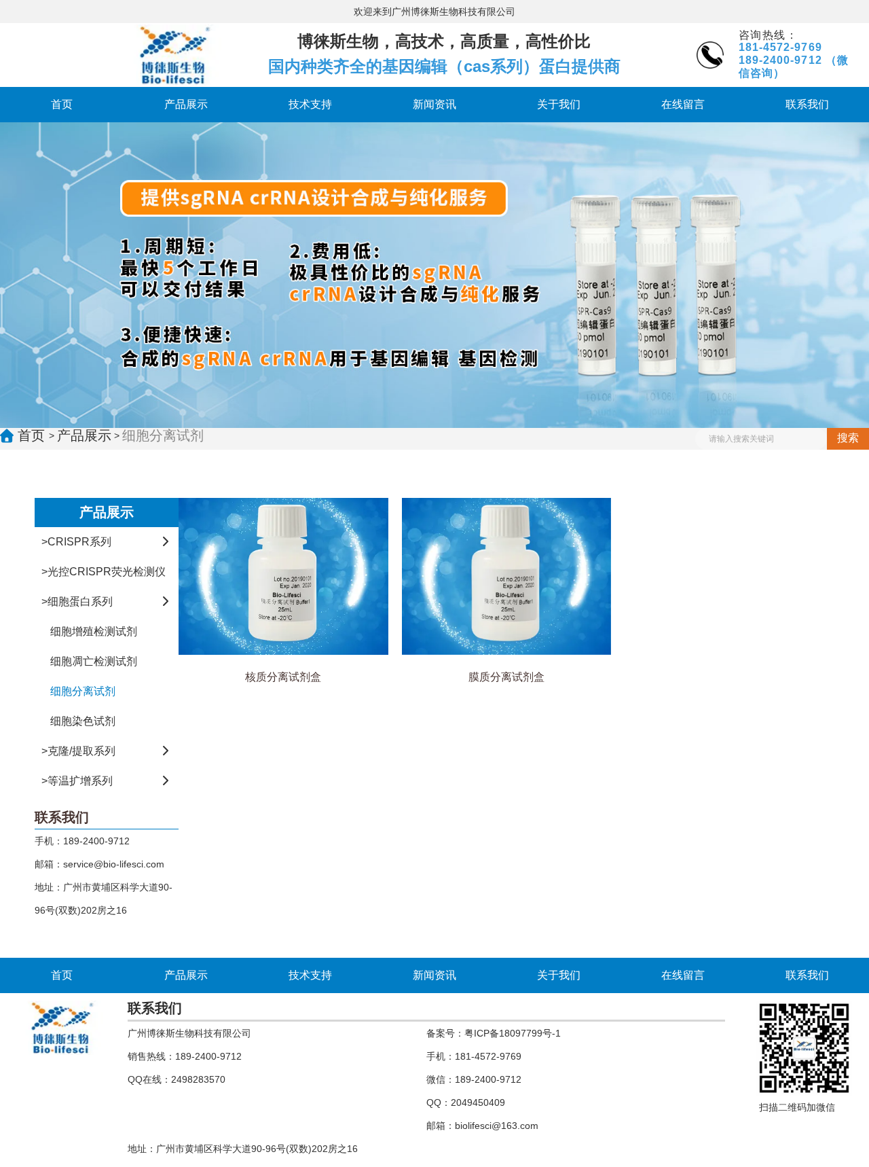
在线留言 (683, 104)
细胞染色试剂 (82, 721)
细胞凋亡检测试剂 (93, 661)
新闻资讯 (434, 104)
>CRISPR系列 (76, 541)
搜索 (848, 438)
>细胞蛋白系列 (77, 601)
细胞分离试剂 (82, 691)
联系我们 (807, 104)
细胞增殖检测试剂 (93, 631)
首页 (62, 104)
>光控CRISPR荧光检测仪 (103, 571)
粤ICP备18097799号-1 (512, 1033)
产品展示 (186, 104)
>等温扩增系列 (77, 781)
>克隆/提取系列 (78, 751)
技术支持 (310, 104)
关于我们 (558, 104)
